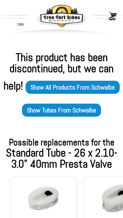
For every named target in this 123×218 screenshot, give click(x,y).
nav (20, 24)
